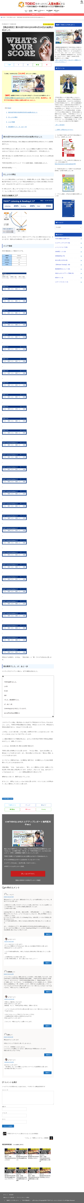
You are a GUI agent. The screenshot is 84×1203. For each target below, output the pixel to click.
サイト (3, 1119)
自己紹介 (30, 11)
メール (4, 1113)
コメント (5, 1090)
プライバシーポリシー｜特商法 (23, 1197)
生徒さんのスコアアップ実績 (64, 273)
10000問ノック (60, 251)
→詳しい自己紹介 (60, 125)
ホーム (26, 11)
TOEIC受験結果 (49, 11)
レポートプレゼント (61, 282)
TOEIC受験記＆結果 (8, 798)
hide (9, 108)
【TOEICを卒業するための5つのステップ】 (16, 98)
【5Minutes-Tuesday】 (62, 264)
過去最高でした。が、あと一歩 (16, 126)
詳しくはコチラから (28, 873)
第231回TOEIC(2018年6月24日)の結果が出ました (21, 112)
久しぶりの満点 (11, 117)
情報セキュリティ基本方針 (8, 1197)
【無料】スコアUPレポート (39, 11)
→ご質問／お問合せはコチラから (64, 129)
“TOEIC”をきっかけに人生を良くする (56, 1200)
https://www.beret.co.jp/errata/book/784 (65, 164)
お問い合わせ (56, 11)
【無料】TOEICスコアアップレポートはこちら (42, 14)
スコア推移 (10, 122)
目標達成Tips (60, 256)
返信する (48, 934)
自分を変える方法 (61, 260)
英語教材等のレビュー (62, 269)
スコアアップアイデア (62, 243)
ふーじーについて (61, 247)
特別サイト (59, 277)
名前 (4, 1106)
